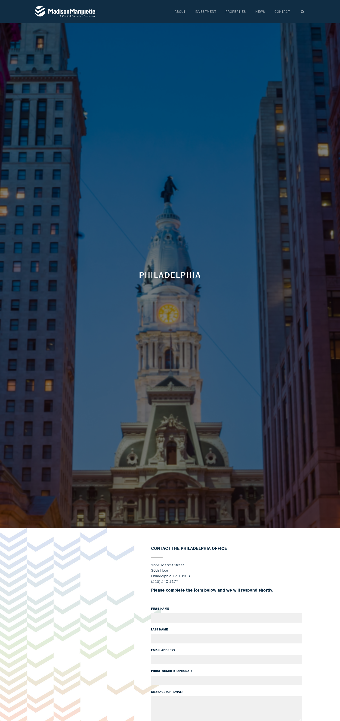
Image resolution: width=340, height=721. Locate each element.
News (260, 11)
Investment (205, 11)
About (180, 11)
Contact (282, 11)
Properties (236, 11)
